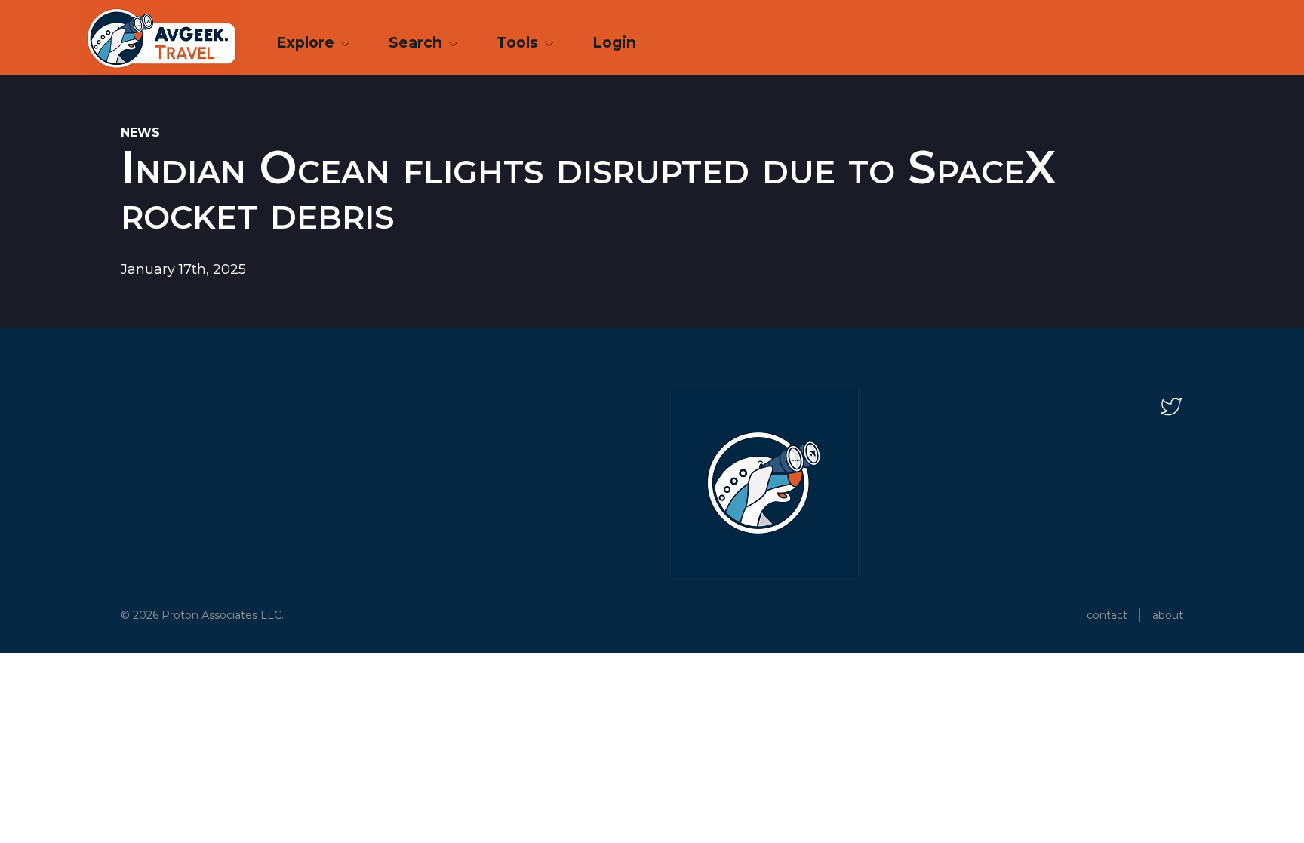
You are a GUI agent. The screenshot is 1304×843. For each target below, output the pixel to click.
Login (614, 42)
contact (1107, 615)
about (1167, 615)
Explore (307, 42)
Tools (519, 42)
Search (417, 42)
